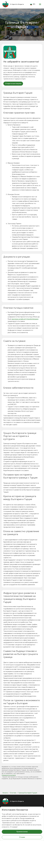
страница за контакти (9, 775)
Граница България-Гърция (27, 793)
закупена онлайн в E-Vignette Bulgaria (25, 319)
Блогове (13, 793)
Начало (5, 793)
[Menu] (40, 4)
